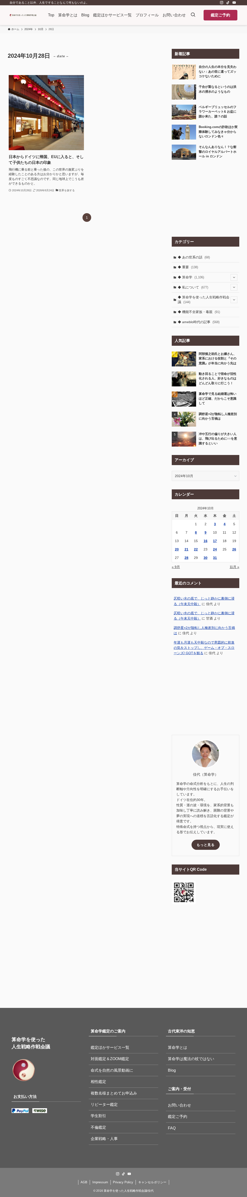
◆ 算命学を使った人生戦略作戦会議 (203, 299)
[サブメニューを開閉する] (234, 277)
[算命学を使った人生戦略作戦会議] (23, 15)
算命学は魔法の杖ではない (191, 1059)
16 (205, 541)
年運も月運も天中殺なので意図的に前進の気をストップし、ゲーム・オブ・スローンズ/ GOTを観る (204, 647)
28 (186, 558)
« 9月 (176, 567)
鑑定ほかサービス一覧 (110, 1047)
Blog (172, 1070)
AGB (84, 1182)
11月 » (234, 567)
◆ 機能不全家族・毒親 (199, 312)
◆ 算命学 (191, 277)
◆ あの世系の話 (194, 257)
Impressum (100, 1182)
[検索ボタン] (193, 15)
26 (234, 549)
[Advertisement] (205, 198)
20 (177, 549)
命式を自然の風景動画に (112, 1070)
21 (186, 549)
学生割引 (98, 1116)
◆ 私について (193, 287)
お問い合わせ (179, 1105)
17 (215, 541)
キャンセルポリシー (152, 1182)
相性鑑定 (98, 1082)
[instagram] (222, 2)
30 (205, 558)
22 (196, 549)
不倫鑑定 (98, 1127)
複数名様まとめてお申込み (114, 1093)
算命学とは (177, 1047)
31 (215, 558)
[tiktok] (228, 2)
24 (215, 549)
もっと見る (206, 845)
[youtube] (234, 2)
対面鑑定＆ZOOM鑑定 (110, 1059)
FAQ (172, 1128)
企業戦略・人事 (104, 1139)
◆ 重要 (188, 267)
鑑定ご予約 (220, 15)
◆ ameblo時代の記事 (199, 322)
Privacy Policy (123, 1182)
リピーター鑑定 (104, 1104)
